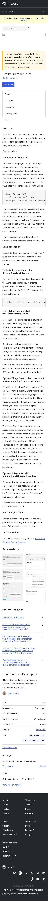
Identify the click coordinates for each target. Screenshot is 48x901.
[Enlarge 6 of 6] (42, 593)
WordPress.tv (9, 834)
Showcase (30, 800)
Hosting (5, 809)
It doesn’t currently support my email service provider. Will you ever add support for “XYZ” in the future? (19, 650)
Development (11, 113)
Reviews (9, 100)
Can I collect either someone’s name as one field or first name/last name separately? (16, 626)
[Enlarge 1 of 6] (19, 557)
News (5, 804)
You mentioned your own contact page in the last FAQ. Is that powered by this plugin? (16, 662)
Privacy (5, 813)
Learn (5, 821)
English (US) (41, 729)
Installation (10, 107)
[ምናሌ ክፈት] (44, 3)
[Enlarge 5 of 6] (42, 575)
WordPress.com (10, 842)
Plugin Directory (9, 11)
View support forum (11, 785)
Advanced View (9, 747)
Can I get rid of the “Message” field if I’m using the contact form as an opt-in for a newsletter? (17, 638)
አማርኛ (11, 867)
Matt (5, 847)
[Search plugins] (28, 28)
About (5, 800)
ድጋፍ (7, 120)
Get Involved (31, 821)
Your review (7, 766)
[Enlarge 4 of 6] (42, 557)
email (43, 735)
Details (8, 94)
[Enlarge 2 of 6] (19, 572)
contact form (34, 735)
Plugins (28, 809)
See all (43, 766)
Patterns (29, 813)
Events (28, 826)
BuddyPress (9, 856)
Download (8, 85)
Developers (7, 830)
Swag (29, 834)
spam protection (38, 740)
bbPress (7, 851)
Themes (28, 804)
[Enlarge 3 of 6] (19, 586)
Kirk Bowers (11, 78)
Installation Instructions (13, 617)
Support (6, 826)
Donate (29, 830)
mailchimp (27, 740)
